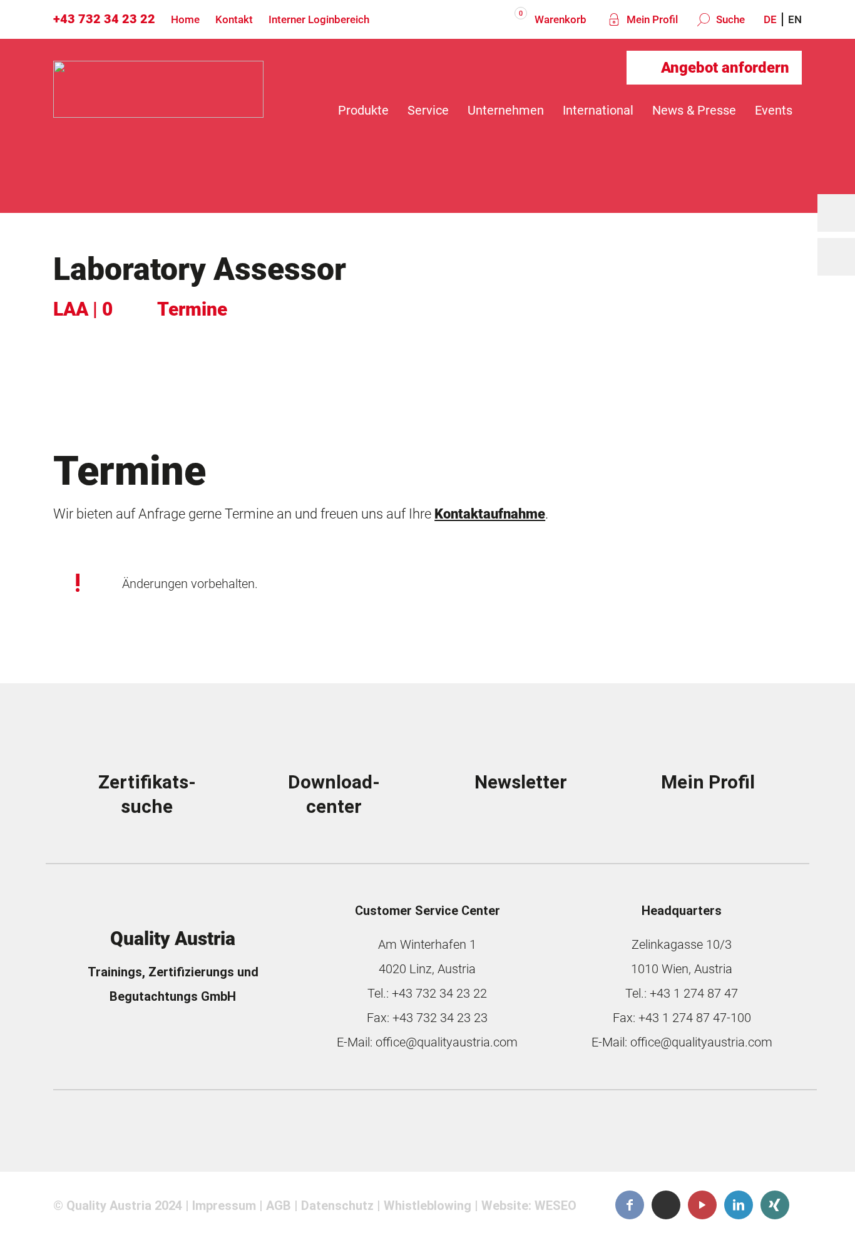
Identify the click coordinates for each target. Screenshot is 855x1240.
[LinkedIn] (738, 1205)
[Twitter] (666, 1204)
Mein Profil (651, 19)
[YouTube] (702, 1205)
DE (770, 19)
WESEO (555, 1205)
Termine (192, 309)
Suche (729, 19)
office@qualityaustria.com (447, 1042)
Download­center (334, 794)
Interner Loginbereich (319, 19)
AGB (278, 1205)
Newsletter (520, 782)
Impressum (224, 1205)
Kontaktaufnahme (489, 513)
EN (795, 19)
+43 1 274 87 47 (694, 993)
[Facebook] (629, 1205)
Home (185, 19)
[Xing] (775, 1205)
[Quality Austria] (158, 110)
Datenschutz (337, 1205)
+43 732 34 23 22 (104, 18)
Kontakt (234, 19)
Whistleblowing (427, 1205)
